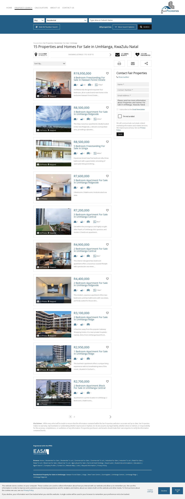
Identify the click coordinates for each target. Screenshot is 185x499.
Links (78, 465)
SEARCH (146, 27)
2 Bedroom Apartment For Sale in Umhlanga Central (91, 250)
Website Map (70, 465)
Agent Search (37, 465)
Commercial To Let (97, 460)
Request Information (89, 465)
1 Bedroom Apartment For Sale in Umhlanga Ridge (91, 352)
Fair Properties (48, 43)
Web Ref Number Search (48, 27)
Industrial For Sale (111, 460)
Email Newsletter (138, 109)
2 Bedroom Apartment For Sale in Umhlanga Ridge (91, 318)
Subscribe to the (132, 109)
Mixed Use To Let (64, 463)
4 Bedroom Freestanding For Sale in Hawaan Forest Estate (89, 78)
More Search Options (126, 27)
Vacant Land (109, 463)
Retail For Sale (137, 460)
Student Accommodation (123, 463)
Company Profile (50, 465)
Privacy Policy (102, 465)
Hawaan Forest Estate (73, 474)
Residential (58, 43)
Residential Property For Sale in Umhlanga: (49, 474)
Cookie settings (150, 491)
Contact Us (61, 465)
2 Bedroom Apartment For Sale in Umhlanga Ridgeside (91, 284)
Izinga (84, 474)
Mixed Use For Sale (50, 463)
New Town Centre (94, 474)
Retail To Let (37, 463)
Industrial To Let (125, 460)
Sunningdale (106, 474)
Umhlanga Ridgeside (40, 477)
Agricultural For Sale (79, 463)
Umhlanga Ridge (131, 474)
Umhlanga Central (118, 474)
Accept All (177, 491)
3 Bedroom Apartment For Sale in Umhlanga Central (91, 215)
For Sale (66, 43)
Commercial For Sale (82, 460)
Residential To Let (67, 460)
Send (120, 134)
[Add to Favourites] (107, 73)
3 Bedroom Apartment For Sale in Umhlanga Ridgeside (91, 113)
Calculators (137, 463)
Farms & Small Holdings (95, 463)
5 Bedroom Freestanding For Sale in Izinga (89, 147)
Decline (164, 491)
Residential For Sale (52, 460)
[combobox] (121, 20)
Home (42, 460)
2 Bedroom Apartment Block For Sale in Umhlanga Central (89, 386)
